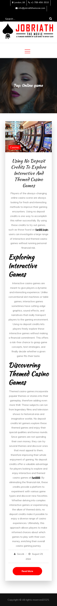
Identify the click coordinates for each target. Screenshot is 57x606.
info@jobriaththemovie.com (31, 8)
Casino (14, 147)
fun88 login (41, 229)
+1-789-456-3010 (40, 2)
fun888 (36, 477)
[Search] (50, 18)
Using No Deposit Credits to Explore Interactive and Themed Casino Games (28, 173)
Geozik (20, 554)
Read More (27, 571)
